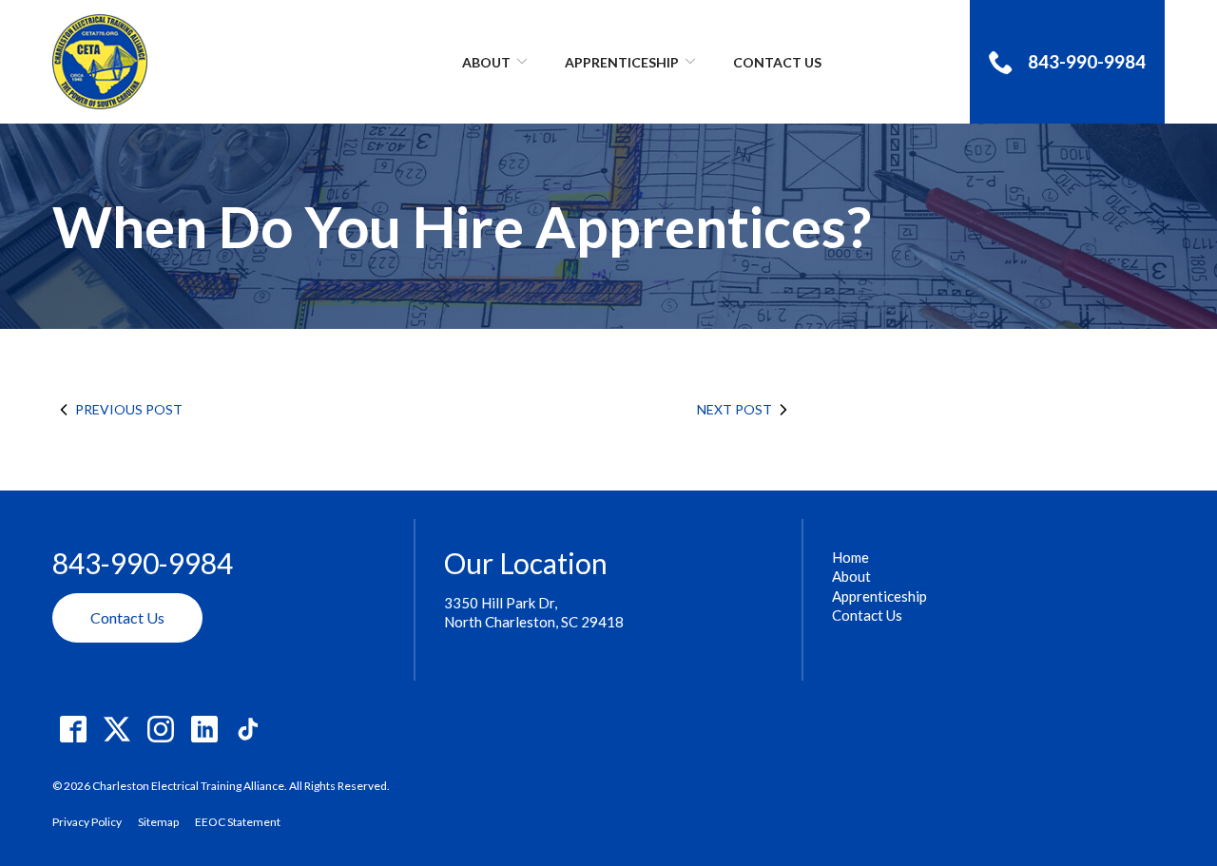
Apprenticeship (622, 62)
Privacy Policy (87, 822)
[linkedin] (204, 729)
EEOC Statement (237, 822)
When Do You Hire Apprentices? (461, 226)
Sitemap (158, 822)
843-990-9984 (142, 563)
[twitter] (116, 729)
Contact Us (777, 62)
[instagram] (160, 729)
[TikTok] (247, 729)
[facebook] (72, 729)
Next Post (734, 409)
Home (850, 557)
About (486, 62)
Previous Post (129, 409)
